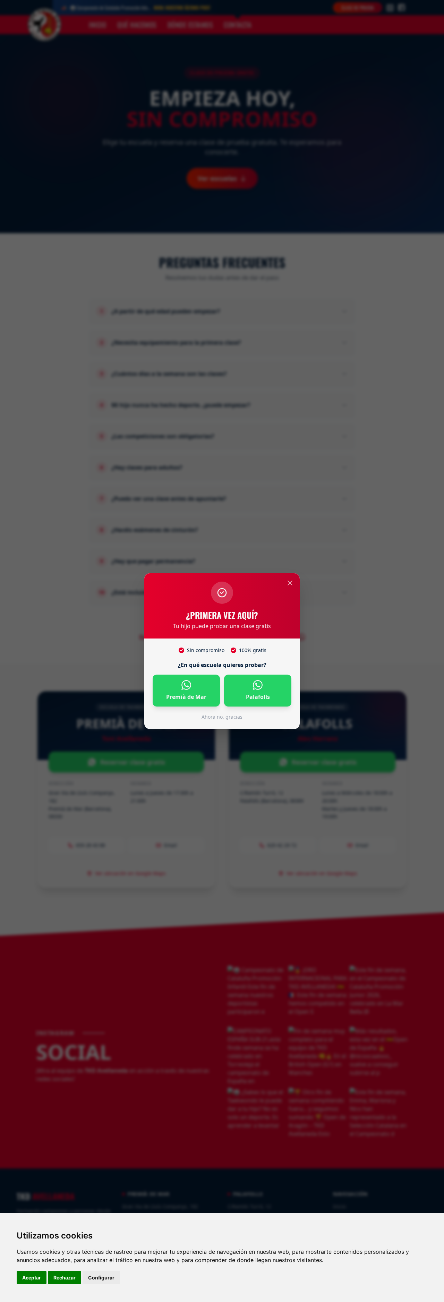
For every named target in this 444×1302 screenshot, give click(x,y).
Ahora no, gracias (222, 716)
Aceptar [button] (31, 1277)
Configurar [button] (101, 1277)
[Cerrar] (290, 583)
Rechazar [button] (64, 1277)
